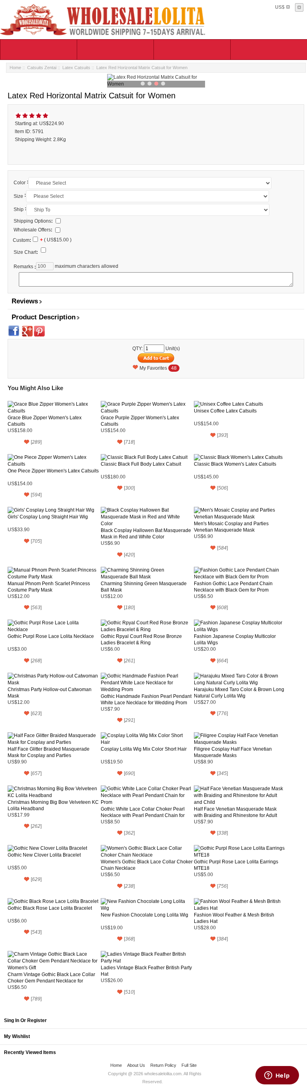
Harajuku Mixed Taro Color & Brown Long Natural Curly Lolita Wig (239, 693)
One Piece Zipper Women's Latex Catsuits (53, 471)
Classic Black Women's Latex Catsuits (235, 464)
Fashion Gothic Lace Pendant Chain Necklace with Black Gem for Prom (233, 587)
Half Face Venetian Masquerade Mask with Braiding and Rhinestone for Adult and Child (235, 812)
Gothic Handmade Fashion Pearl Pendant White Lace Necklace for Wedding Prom (146, 699)
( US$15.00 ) (56, 240)
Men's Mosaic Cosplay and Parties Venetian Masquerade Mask (231, 527)
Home (15, 67)
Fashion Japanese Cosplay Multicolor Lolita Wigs (235, 640)
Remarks (23, 266)
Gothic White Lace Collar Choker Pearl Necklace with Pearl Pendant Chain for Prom (143, 812)
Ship (19, 209)
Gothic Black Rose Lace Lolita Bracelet (50, 908)
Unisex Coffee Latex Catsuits (225, 411)
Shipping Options (33, 221)
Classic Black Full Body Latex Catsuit (141, 464)
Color (20, 182)
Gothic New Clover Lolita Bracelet (44, 855)
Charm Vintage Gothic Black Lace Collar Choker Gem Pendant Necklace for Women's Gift (51, 978)
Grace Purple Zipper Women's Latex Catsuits (140, 421)
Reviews (25, 301)
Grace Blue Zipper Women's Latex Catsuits (45, 421)
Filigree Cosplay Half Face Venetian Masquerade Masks (233, 752)
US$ (280, 7)
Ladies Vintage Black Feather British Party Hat (146, 971)
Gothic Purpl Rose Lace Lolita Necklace (51, 636)
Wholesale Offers (33, 230)
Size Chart (26, 252)
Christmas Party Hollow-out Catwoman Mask (50, 693)
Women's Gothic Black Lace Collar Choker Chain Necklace (147, 865)
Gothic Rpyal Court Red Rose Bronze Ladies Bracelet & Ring (141, 640)
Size (18, 196)
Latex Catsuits (76, 67)
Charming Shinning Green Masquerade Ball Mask (144, 587)
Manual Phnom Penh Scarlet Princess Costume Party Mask (49, 587)
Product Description (44, 317)
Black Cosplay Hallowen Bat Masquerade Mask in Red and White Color (146, 534)
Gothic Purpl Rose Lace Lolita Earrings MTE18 (236, 865)
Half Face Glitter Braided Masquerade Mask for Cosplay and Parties (49, 752)
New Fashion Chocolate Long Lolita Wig (144, 915)
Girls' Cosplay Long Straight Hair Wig (48, 517)
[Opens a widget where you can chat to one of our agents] (277, 1076)
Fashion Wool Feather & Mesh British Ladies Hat (234, 918)
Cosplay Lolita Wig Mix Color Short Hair (144, 749)
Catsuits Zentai (41, 67)
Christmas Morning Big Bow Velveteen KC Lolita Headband (53, 805)
